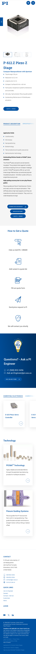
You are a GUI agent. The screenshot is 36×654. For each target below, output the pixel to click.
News (5, 600)
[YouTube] (4, 615)
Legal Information (7, 639)
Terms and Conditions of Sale (10, 641)
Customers (6, 598)
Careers (5, 593)
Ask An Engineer (8, 591)
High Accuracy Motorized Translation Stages (13, 650)
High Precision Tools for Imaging (11, 647)
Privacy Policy (16, 639)
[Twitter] (9, 615)
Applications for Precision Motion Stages (12, 645)
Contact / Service (8, 596)
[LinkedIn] (13, 615)
